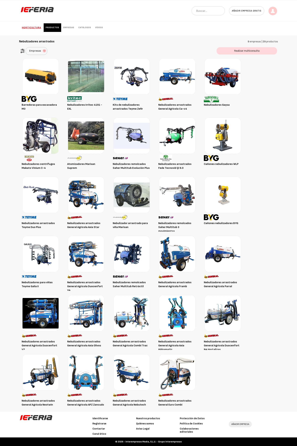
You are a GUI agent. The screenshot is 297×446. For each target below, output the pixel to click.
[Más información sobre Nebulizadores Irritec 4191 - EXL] (86, 76)
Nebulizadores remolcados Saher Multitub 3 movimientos (174, 227)
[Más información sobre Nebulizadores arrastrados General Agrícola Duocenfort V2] (40, 313)
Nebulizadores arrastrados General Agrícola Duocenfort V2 (39, 345)
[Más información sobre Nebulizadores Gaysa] (223, 76)
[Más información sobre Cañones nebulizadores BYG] (223, 194)
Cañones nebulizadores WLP (221, 164)
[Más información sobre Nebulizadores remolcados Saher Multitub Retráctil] (131, 254)
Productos (52, 27)
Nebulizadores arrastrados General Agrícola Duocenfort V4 (85, 286)
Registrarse (99, 423)
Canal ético (99, 434)
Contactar (98, 428)
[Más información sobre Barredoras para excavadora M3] (40, 76)
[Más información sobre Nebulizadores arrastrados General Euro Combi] (177, 372)
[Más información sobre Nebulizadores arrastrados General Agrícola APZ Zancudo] (86, 372)
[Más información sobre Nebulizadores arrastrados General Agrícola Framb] (177, 254)
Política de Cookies (191, 423)
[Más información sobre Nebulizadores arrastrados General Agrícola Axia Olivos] (86, 313)
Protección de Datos (192, 418)
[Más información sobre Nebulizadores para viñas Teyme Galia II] (40, 254)
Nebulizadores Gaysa (217, 105)
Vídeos (99, 27)
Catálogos (84, 27)
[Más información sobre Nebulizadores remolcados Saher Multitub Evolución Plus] (131, 135)
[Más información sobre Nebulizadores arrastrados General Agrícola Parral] (223, 254)
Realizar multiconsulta (247, 50)
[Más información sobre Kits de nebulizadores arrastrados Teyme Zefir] (131, 76)
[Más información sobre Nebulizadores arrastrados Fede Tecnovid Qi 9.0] (177, 135)
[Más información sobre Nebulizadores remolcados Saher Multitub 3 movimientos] (177, 194)
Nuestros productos (148, 418)
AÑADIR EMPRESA (240, 424)
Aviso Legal (143, 428)
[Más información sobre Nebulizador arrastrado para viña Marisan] (131, 194)
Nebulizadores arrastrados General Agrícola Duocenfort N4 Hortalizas (221, 345)
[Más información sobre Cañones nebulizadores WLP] (223, 135)
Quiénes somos (145, 423)
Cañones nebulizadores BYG (221, 223)
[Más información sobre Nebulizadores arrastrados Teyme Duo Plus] (40, 194)
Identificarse (100, 418)
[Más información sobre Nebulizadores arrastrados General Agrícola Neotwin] (40, 372)
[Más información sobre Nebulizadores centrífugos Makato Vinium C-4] (40, 135)
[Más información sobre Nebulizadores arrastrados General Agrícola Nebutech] (131, 372)
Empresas (68, 27)
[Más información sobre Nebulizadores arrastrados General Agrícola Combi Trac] (131, 313)
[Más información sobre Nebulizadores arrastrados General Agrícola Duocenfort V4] (86, 254)
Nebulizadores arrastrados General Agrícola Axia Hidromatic (174, 345)
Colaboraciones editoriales (189, 430)
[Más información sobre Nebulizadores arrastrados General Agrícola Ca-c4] (177, 76)
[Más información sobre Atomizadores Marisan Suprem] (86, 135)
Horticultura (31, 27)
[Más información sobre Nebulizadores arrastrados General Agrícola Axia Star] (86, 194)
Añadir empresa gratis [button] (246, 10)
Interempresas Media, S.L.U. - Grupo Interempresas (153, 441)
